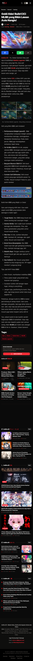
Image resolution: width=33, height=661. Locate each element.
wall (8, 24)
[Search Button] (21, 3)
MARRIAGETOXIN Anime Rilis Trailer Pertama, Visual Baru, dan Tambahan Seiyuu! (10, 557)
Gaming (15, 9)
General (9, 9)
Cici (3, 336)
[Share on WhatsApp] (20, 52)
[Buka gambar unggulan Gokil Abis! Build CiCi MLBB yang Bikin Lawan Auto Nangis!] (16, 39)
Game (8, 336)
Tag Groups (19, 658)
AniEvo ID (11, 429)
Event (4, 481)
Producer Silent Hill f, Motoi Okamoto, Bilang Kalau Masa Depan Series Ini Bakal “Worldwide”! (8, 376)
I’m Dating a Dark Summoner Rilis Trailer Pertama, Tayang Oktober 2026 (21, 434)
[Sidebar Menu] (30, 3)
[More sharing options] (28, 52)
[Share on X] (12, 52)
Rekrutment (11, 656)
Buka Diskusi (18, 354)
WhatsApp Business (18, 642)
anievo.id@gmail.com (18, 640)
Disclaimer (13, 658)
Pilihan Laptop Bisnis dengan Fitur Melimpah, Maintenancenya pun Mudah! (24, 376)
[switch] (26, 3)
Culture (5, 505)
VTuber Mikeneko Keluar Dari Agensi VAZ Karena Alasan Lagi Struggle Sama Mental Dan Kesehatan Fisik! (15, 533)
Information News (24, 388)
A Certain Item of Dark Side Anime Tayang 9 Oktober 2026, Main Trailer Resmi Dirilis (10, 567)
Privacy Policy (19, 656)
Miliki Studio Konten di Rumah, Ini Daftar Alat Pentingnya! (7, 395)
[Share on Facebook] (5, 52)
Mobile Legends (19, 60)
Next (29, 429)
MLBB (13, 68)
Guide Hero (16, 336)
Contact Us (26, 656)
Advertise (5, 656)
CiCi (13, 78)
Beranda (3, 9)
